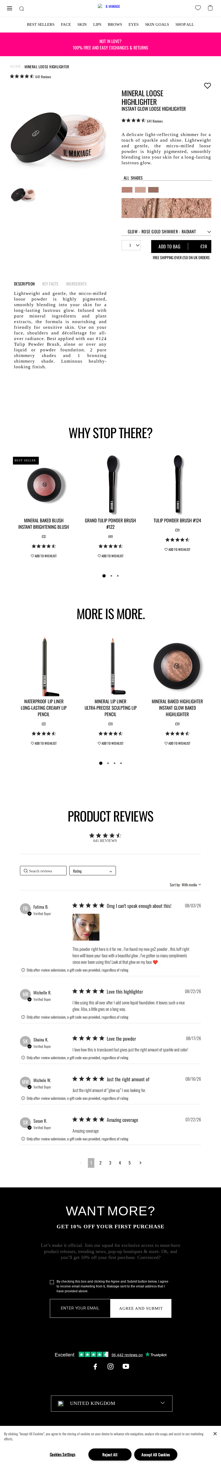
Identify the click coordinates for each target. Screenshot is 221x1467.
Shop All (184, 24)
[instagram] (110, 1366)
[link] (30, 76)
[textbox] (111, 1403)
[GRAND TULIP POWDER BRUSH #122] (110, 484)
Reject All (109, 1454)
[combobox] (167, 232)
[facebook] (95, 1366)
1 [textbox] (130, 245)
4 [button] (120, 1162)
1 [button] (91, 1162)
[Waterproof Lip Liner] (43, 665)
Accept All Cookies (155, 1454)
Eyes (134, 24)
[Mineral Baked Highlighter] (177, 665)
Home (16, 67)
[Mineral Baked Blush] (43, 484)
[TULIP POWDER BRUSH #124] (177, 484)
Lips (97, 24)
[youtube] (126, 1366)
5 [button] (130, 1162)
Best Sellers (40, 24)
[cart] (211, 7)
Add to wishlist (207, 85)
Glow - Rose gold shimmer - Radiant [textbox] (162, 231)
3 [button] (110, 1162)
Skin (82, 24)
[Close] (215, 1434)
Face (66, 24)
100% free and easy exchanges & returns (110, 44)
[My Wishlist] (199, 8)
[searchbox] (43, 870)
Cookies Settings (62, 1454)
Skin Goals (157, 24)
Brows (115, 24)
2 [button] (100, 1162)
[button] (85, 927)
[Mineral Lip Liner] (110, 665)
